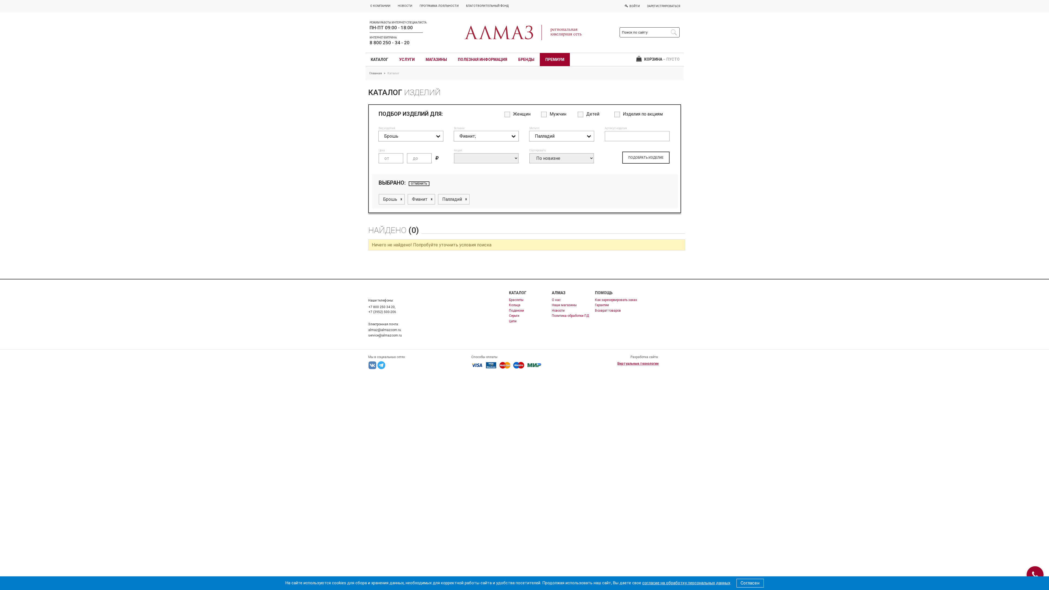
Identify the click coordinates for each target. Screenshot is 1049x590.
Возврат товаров (608, 310)
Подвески (516, 310)
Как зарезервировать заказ (616, 300)
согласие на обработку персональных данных (686, 582)
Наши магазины (564, 305)
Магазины (436, 59)
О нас (556, 300)
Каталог (379, 59)
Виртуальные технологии (638, 363)
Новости (558, 310)
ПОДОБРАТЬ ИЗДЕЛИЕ (646, 158)
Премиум (554, 59)
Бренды (526, 59)
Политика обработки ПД (570, 316)
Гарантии (602, 305)
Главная (375, 73)
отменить (419, 183)
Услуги (407, 59)
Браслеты (516, 300)
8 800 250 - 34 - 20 (389, 42)
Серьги (514, 316)
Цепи (513, 321)
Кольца (514, 305)
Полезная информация (482, 59)
